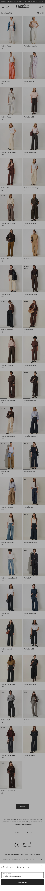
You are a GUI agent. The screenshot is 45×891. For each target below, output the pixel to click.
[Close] (42, 866)
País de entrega (7, 874)
